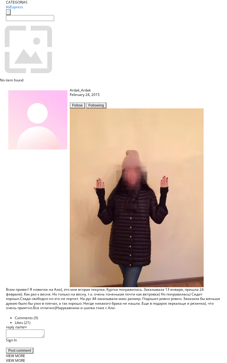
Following (96, 105)
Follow (77, 105)
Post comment (19, 350)
